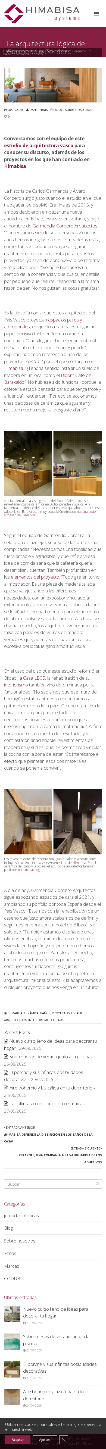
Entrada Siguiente (60, 1155)
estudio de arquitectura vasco (38, 145)
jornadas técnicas (21, 1215)
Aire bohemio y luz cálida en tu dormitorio (51, 1088)
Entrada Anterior (48, 1134)
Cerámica (31, 1013)
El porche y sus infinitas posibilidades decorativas (60, 1367)
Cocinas (57, 1020)
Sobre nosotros (57, 51)
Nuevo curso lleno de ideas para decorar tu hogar (55, 1312)
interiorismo (16, 685)
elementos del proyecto (35, 577)
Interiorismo (38, 1020)
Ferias (10, 1253)
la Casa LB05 (32, 678)
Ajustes (45, 1439)
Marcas (11, 1266)
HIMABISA (10, 51)
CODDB (12, 1278)
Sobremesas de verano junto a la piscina (50, 1056)
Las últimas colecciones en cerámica (46, 1103)
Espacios (78, 1013)
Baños (45, 1013)
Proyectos (61, 1013)
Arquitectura (15, 1020)
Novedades (27, 51)
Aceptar (18, 1439)
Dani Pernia (39, 110)
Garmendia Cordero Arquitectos (65, 226)
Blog (41, 51)
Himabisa (15, 166)
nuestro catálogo (29, 869)
